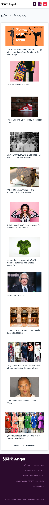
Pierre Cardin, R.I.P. (16, 295)
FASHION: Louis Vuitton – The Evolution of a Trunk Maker (20, 191)
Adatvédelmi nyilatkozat (33, 470)
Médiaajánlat (38, 486)
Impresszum (39, 465)
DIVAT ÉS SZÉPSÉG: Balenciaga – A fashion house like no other (24, 156)
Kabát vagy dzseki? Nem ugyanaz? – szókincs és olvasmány (23, 226)
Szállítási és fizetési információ (30, 481)
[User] (34, 4)
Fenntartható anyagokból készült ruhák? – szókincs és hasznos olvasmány (21, 262)
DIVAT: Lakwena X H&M (18, 85)
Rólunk (27, 465)
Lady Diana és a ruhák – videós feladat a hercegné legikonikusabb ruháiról (24, 366)
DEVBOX (40, 499)
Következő (30, 445)
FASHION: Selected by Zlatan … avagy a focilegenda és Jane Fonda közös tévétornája (24, 52)
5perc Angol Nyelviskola (33, 476)
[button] (45, 4)
